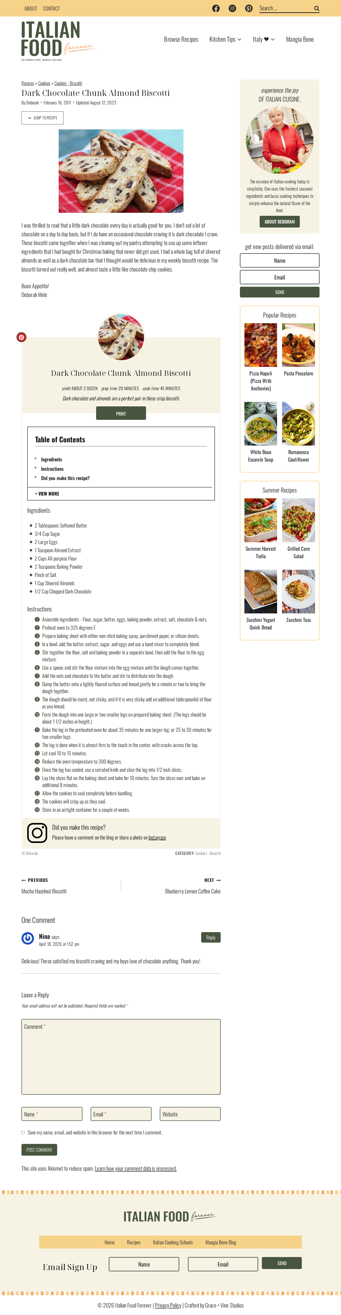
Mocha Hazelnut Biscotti (44, 886)
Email (99, 1114)
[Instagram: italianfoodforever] (39, 833)
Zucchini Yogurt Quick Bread (260, 623)
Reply (211, 937)
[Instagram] (232, 8)
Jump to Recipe (45, 118)
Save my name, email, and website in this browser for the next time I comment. (95, 1132)
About (30, 8)
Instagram (157, 837)
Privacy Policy (168, 1305)
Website (170, 1114)
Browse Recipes (181, 38)
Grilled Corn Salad (299, 552)
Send (279, 292)
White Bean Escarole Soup (260, 455)
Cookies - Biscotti (68, 83)
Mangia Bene (300, 38)
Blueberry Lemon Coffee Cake (193, 886)
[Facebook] (216, 8)
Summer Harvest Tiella (261, 552)
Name (31, 1114)
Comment (34, 1026)
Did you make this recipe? (65, 477)
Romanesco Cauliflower (298, 455)
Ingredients (51, 459)
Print (121, 413)
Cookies (44, 83)
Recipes (27, 83)
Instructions (52, 468)
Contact (51, 8)
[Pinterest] (249, 8)
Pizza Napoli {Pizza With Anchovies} (260, 380)
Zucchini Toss (298, 619)
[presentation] (260, 345)
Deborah (32, 102)
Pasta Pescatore (298, 373)
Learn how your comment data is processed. (136, 1168)
